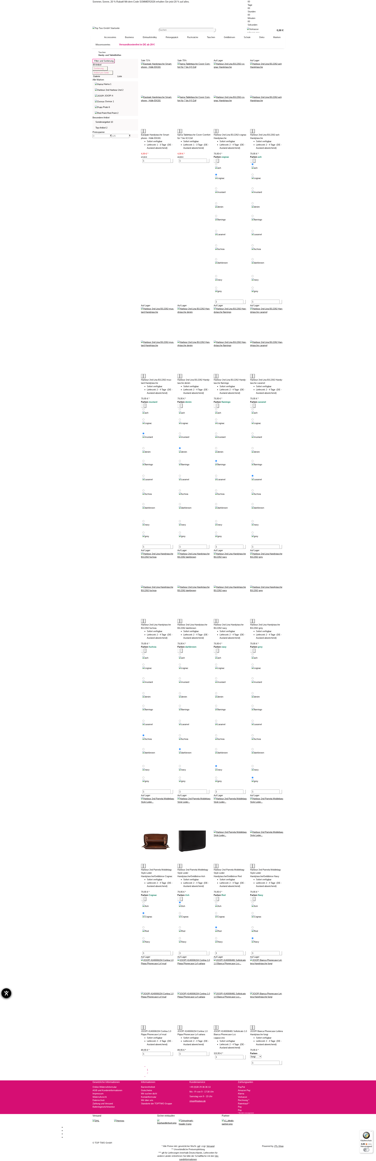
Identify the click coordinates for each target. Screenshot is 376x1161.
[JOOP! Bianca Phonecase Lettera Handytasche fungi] (267, 992)
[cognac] (220, 179)
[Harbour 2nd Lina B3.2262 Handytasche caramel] (267, 340)
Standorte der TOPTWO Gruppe (156, 1103)
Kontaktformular (148, 1097)
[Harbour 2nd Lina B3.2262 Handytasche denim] (194, 340)
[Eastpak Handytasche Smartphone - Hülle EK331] (157, 95)
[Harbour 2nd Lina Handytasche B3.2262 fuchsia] (157, 585)
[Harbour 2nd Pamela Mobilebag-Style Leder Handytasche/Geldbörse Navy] (267, 830)
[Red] (145, 931)
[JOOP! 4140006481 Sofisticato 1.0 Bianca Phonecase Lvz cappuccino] (230, 992)
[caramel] (220, 236)
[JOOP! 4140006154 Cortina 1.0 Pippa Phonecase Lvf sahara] (194, 992)
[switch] (366, 1150)
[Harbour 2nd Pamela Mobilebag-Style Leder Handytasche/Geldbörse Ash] (194, 830)
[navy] (218, 280)
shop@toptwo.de (197, 1101)
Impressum (98, 1093)
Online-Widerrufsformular (105, 1087)
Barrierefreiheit (148, 1087)
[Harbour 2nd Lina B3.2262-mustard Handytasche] (157, 340)
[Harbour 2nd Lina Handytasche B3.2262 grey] (267, 585)
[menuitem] (110, 37)
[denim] (219, 207)
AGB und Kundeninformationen (107, 1090)
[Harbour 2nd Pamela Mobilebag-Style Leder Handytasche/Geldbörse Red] (230, 830)
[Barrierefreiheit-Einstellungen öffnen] (6, 993)
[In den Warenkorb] (172, 161)
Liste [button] (119, 76)
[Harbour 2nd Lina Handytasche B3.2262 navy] (230, 585)
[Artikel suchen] (215, 30)
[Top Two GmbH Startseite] (106, 28)
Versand (210, 1146)
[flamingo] (220, 221)
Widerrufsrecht (100, 1097)
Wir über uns (147, 1100)
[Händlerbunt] (166, 1121)
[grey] (218, 291)
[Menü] (371, 1132)
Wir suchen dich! (149, 1093)
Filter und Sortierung (104, 61)
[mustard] (220, 194)
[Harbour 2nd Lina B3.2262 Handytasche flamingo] (230, 340)
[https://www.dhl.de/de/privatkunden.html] (96, 1120)
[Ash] (145, 906)
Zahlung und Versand (103, 1103)
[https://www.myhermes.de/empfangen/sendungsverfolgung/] (119, 1120)
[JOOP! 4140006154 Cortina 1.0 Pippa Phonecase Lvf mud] (157, 992)
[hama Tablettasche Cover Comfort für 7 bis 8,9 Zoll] (194, 95)
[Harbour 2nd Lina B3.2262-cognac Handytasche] (230, 95)
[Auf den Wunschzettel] (144, 131)
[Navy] (146, 942)
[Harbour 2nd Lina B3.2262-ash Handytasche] (267, 95)
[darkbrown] (221, 266)
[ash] (218, 167)
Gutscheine (146, 1090)
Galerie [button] (96, 76)
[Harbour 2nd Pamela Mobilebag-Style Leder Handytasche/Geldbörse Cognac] (157, 830)
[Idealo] (231, 1122)
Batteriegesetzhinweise (104, 1107)
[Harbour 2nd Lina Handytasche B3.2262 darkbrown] (194, 585)
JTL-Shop (278, 1146)
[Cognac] (147, 918)
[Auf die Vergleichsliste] (142, 131)
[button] (278, 30)
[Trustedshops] (188, 1122)
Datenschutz (99, 1100)
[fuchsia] (219, 250)
